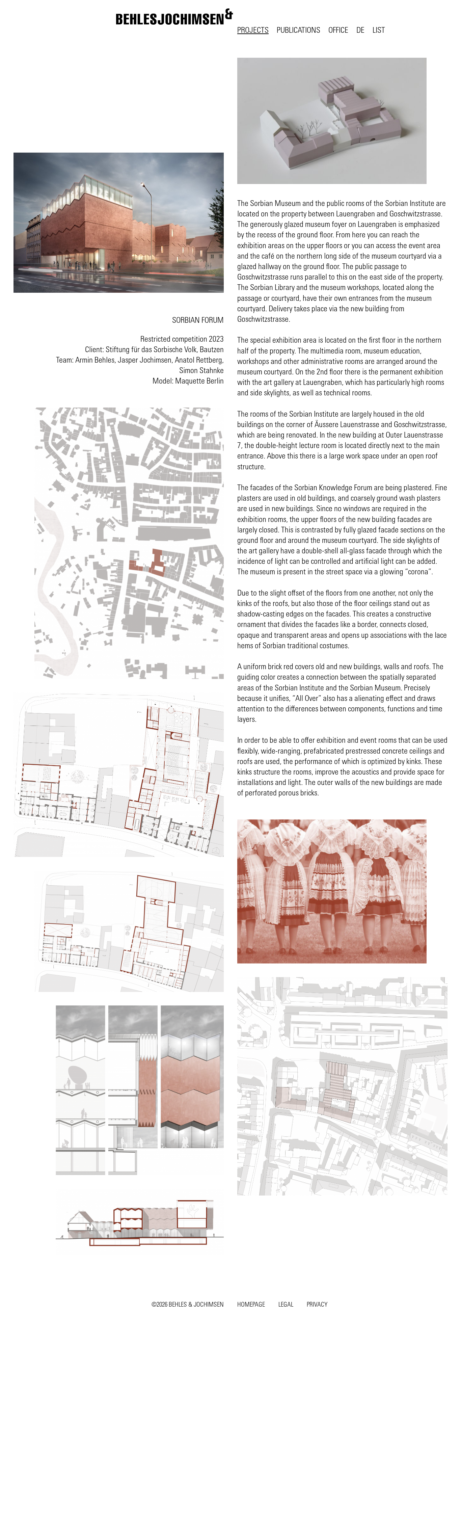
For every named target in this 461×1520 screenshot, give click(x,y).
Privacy (317, 1304)
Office (338, 29)
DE (360, 29)
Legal (285, 1304)
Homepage (251, 1304)
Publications (298, 29)
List (379, 29)
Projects (253, 29)
